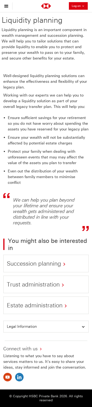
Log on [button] (80, 5)
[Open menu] (7, 6)
